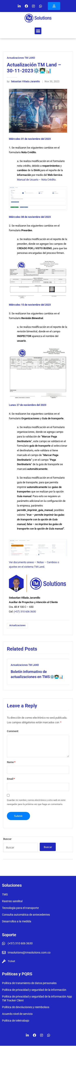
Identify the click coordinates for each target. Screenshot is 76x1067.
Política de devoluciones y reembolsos (25, 1007)
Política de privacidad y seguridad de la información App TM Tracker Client (37, 998)
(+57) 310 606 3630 (25, 611)
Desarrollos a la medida (16, 921)
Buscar (7, 838)
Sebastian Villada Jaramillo (23, 81)
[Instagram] (33, 6)
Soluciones (12, 885)
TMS (5, 894)
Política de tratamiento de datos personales (29, 983)
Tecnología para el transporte (20, 908)
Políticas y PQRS (17, 973)
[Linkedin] (19, 6)
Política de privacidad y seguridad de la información (34, 989)
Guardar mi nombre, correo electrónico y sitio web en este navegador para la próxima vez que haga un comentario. (36, 802)
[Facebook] (26, 6)
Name (11, 762)
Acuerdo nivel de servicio (17, 1013)
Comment (12, 731)
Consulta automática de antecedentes (26, 914)
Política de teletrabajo (15, 1020)
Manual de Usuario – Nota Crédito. (36, 179)
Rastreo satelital (12, 901)
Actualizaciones (17, 625)
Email (11, 778)
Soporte (9, 934)
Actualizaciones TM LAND (21, 57)
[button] (38, 31)
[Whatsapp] (40, 6)
